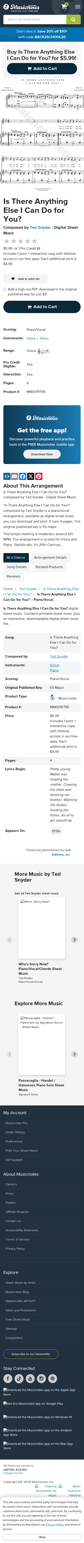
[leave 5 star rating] (34, 241)
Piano (44, 338)
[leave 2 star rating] (13, 241)
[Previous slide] (9, 940)
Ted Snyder (40, 228)
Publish (11, 1202)
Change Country (13, 1473)
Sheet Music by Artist (20, 1282)
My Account (14, 1113)
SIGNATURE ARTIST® (20, 1301)
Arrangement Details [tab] (50, 558)
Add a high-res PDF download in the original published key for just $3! (42, 292)
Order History (15, 1132)
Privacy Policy (15, 1248)
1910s (56, 831)
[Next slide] (74, 940)
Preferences (14, 1141)
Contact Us (13, 1221)
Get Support (14, 1160)
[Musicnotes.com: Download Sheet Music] (21, 7)
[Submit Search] (73, 19)
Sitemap (11, 1328)
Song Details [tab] (17, 567)
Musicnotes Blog (17, 1292)
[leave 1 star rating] (6, 241)
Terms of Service (18, 1239)
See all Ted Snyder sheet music (37, 893)
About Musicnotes (21, 1174)
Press (10, 1193)
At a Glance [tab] (16, 558)
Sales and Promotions (21, 1310)
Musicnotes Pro (16, 1123)
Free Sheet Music (18, 1319)
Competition (14, 1338)
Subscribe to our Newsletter (30, 1354)
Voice (31, 338)
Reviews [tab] (13, 576)
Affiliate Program (17, 1212)
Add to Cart (45, 307)
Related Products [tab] (49, 567)
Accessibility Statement (22, 1230)
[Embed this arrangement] (7, 476)
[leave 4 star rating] (27, 241)
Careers (11, 1184)
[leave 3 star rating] (20, 241)
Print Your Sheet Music (22, 1150)
